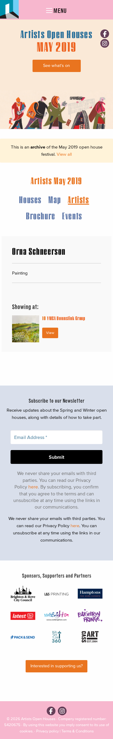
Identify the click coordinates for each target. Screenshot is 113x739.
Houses (30, 199)
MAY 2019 (57, 46)
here (33, 486)
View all (64, 154)
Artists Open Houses (38, 718)
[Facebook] (104, 33)
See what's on (56, 65)
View (50, 333)
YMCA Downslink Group (63, 318)
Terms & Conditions (77, 731)
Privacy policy (47, 731)
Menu (59, 11)
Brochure (40, 215)
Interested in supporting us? (56, 666)
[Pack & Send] (23, 636)
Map (54, 199)
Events (72, 215)
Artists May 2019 (56, 180)
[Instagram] (104, 43)
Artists (78, 199)
